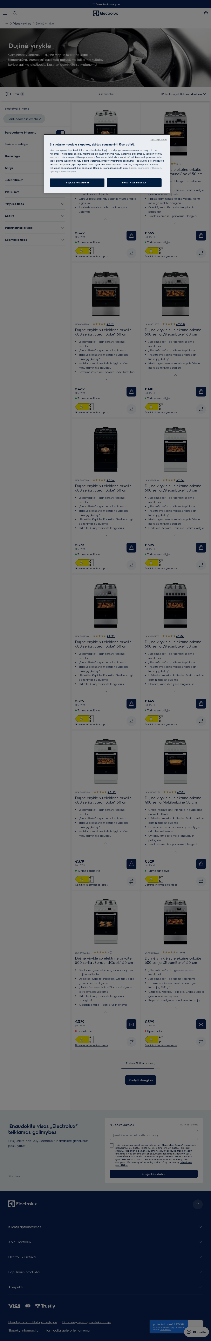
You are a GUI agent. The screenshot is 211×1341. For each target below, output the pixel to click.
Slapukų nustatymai (77, 182)
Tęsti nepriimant (159, 139)
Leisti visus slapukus (134, 182)
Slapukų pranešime (139, 167)
